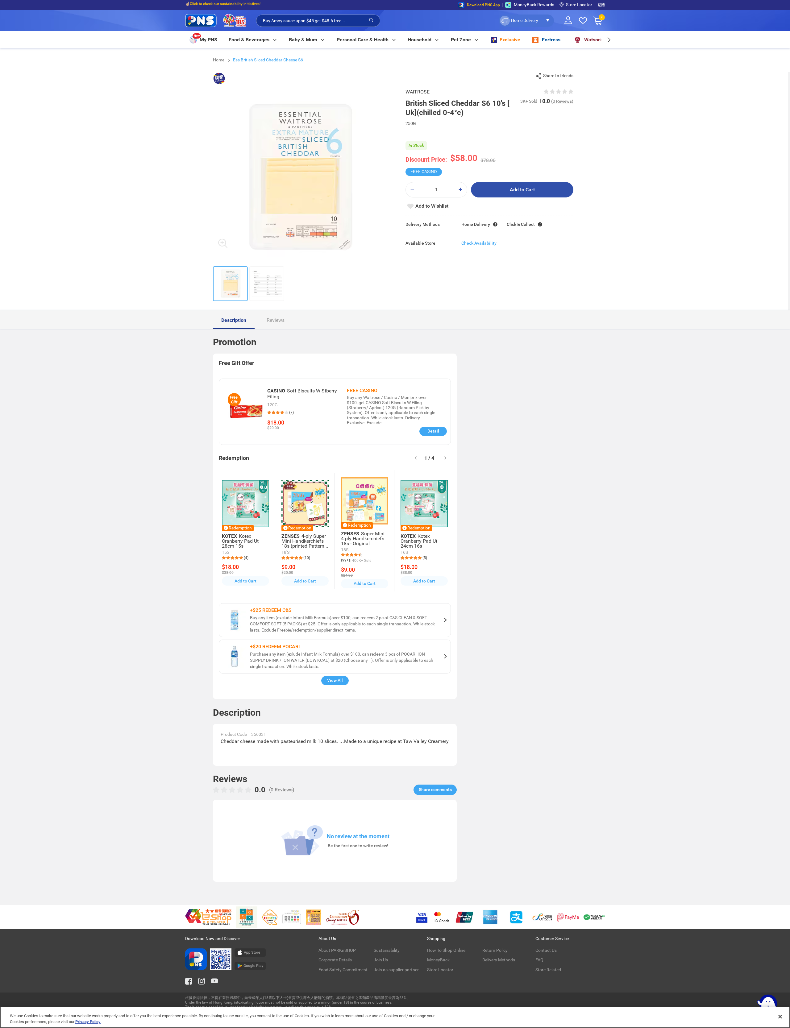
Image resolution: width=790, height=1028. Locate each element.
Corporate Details (335, 959)
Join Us (381, 959)
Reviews (276, 320)
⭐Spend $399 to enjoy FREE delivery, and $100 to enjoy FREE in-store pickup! (250, 5)
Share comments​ (435, 789)
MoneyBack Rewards (534, 4)
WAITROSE (417, 92)
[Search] (371, 20)
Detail (433, 431)
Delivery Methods (498, 959)
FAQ (539, 959)
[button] (526, 21)
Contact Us (546, 950)
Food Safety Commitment (343, 969)
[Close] (780, 1016)
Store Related (548, 969)
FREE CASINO (423, 171)
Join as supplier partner (396, 969)
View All (335, 680)
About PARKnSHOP (337, 950)
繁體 (601, 5)
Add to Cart (522, 190)
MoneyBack (438, 959)
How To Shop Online (446, 950)
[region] (395, 1017)
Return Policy (495, 950)
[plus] (460, 189)
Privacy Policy (88, 1021)
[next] (608, 39)
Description (233, 320)
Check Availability (479, 243)
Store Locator (579, 4)
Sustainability (387, 950)
